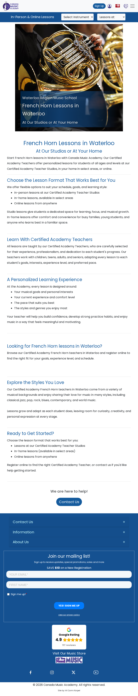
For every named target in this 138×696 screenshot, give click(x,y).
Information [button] (23, 532)
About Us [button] (21, 541)
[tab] (69, 522)
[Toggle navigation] (132, 6)
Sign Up (99, 6)
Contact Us (69, 501)
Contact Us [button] (23, 521)
